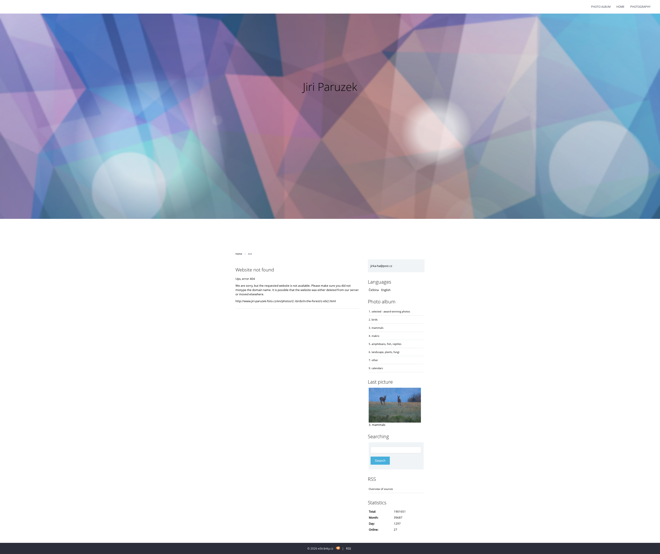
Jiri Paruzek (330, 86)
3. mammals (376, 327)
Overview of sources (381, 489)
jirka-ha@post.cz (381, 266)
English (385, 290)
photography (640, 7)
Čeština (374, 290)
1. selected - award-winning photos (389, 311)
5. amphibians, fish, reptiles (385, 344)
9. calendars (376, 368)
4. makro (374, 336)
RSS (348, 548)
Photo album (600, 7)
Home (620, 7)
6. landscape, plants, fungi (384, 352)
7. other (373, 360)
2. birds (373, 319)
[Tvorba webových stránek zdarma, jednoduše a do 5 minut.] (338, 548)
